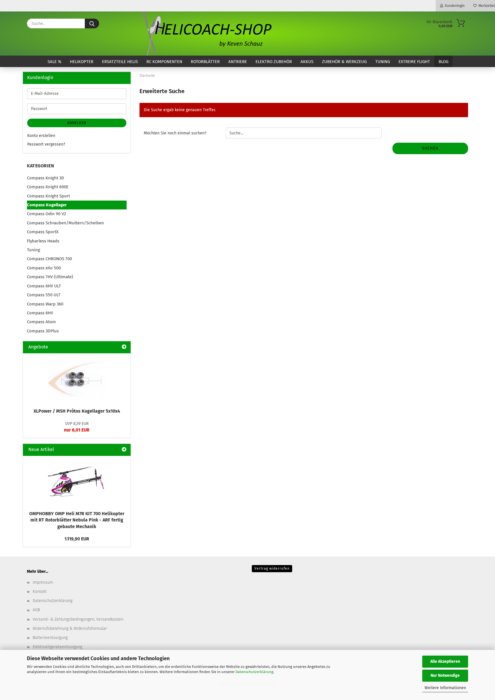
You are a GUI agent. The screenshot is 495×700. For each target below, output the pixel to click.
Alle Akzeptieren (445, 661)
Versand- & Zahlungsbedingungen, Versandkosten (78, 619)
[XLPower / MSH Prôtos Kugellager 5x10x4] (76, 379)
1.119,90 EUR (76, 539)
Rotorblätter (205, 61)
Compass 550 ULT (43, 294)
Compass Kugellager (47, 204)
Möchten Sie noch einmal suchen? (175, 133)
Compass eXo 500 (44, 267)
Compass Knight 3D (45, 178)
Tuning (382, 61)
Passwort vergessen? (46, 144)
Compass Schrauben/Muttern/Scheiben (65, 223)
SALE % (54, 61)
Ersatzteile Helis (120, 61)
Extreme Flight (414, 61)
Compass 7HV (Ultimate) (50, 276)
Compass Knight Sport (48, 196)
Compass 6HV (40, 312)
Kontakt (40, 591)
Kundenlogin (454, 6)
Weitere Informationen (445, 687)
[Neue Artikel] (124, 449)
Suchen (430, 148)
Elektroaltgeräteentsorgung (57, 646)
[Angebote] (124, 347)
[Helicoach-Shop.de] (206, 33)
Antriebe (237, 61)
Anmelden (76, 123)
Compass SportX (42, 231)
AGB (36, 609)
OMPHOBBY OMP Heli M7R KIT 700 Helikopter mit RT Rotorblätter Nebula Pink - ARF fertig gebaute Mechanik (76, 520)
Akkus (306, 61)
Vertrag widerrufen (272, 568)
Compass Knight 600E (47, 186)
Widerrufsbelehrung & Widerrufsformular (70, 628)
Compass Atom (41, 321)
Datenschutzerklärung (254, 672)
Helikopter (81, 61)
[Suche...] (92, 23)
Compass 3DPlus (43, 331)
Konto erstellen (41, 135)
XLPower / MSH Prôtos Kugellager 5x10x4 (77, 411)
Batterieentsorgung (50, 637)
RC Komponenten (164, 61)
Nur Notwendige (445, 675)
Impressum (43, 582)
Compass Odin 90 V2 (46, 213)
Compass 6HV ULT (44, 286)
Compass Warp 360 (45, 304)
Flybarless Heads (43, 241)
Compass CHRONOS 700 (49, 258)
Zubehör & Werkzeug (344, 61)
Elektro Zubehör (274, 61)
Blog (443, 61)
